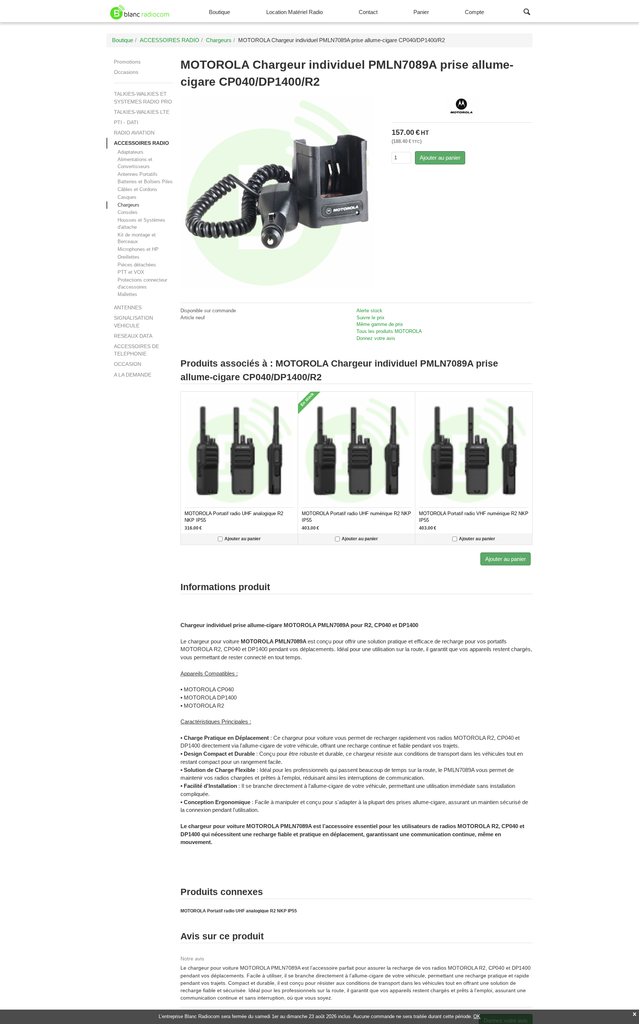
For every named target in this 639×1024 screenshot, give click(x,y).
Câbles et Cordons (137, 189)
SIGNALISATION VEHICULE (133, 321)
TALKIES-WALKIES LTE (141, 112)
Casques (127, 197)
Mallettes (127, 294)
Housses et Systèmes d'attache (141, 223)
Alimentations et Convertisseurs (135, 163)
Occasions (126, 72)
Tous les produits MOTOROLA (389, 331)
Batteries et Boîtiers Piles (145, 181)
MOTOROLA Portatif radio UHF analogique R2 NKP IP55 (238, 911)
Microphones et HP (138, 249)
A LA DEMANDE (132, 375)
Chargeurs (128, 205)
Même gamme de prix (379, 324)
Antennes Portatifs (138, 174)
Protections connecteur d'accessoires (142, 283)
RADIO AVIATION (134, 133)
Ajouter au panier (440, 157)
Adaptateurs (130, 152)
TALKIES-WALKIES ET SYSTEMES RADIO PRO (143, 97)
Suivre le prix (370, 317)
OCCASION (127, 364)
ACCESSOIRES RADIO (141, 143)
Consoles (128, 212)
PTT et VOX (131, 272)
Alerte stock (369, 310)
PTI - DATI (126, 122)
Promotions (127, 62)
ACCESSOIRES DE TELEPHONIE (136, 350)
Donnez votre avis (375, 338)
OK (476, 1016)
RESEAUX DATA (133, 336)
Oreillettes (128, 257)
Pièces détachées (137, 265)
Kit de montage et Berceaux (137, 238)
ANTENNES (128, 307)
